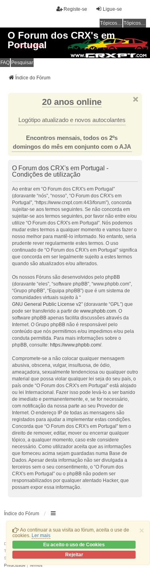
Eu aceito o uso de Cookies (74, 544)
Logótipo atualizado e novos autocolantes (72, 120)
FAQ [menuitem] (5, 62)
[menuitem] (15, 565)
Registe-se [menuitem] (75, 9)
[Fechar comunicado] (135, 99)
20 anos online (72, 102)
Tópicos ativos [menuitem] (135, 23)
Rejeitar (74, 554)
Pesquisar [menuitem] (22, 62)
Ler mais (41, 535)
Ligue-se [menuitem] (112, 9)
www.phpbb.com (98, 311)
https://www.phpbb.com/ (75, 345)
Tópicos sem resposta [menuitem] (111, 23)
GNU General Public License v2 (46, 304)
